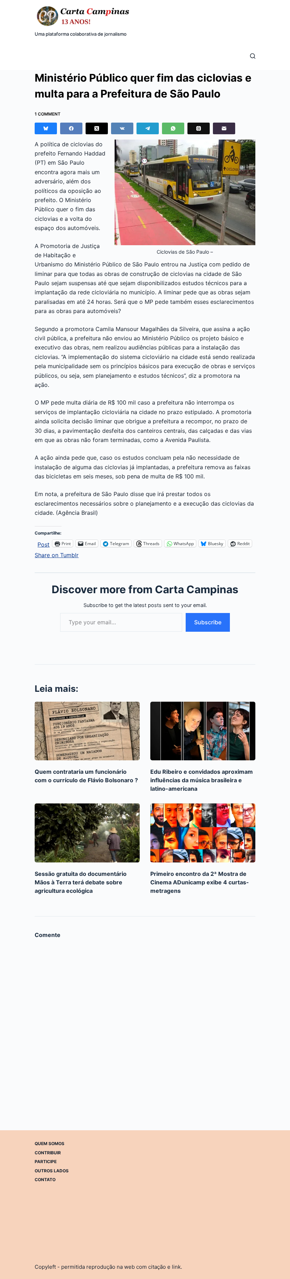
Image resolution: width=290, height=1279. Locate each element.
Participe (46, 1161)
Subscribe (207, 622)
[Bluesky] (46, 128)
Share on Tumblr (57, 554)
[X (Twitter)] (97, 128)
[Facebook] (71, 128)
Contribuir (48, 1152)
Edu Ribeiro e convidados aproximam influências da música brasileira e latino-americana (201, 780)
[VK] (122, 128)
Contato (45, 1179)
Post (43, 543)
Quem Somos (49, 1143)
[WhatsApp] (173, 128)
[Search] (252, 56)
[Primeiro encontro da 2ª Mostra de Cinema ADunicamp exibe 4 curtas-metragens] (202, 832)
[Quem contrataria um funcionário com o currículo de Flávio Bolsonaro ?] (87, 731)
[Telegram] (148, 128)
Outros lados (52, 1170)
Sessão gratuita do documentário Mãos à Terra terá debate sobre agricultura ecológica (81, 882)
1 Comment (47, 114)
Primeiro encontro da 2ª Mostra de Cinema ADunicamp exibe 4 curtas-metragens (199, 882)
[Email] (224, 128)
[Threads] (198, 128)
